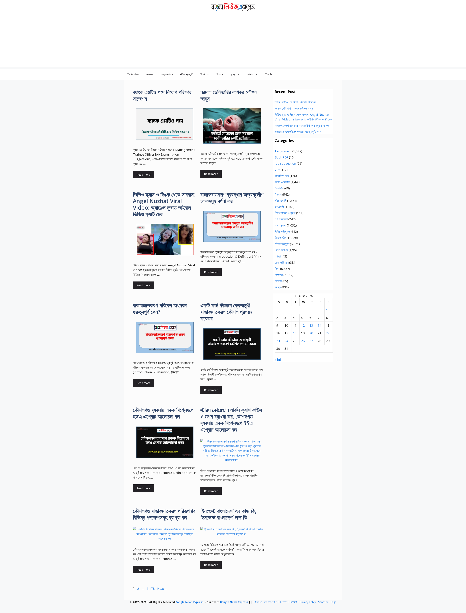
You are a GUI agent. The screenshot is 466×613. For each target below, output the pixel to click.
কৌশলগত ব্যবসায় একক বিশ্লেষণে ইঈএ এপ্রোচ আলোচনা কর (163, 413)
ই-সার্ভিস (279, 188)
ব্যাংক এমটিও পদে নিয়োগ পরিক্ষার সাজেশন (162, 95)
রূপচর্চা (278, 256)
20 (311, 333)
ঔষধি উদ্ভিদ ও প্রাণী (285, 213)
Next (162, 588)
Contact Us (270, 602)
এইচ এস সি (281, 201)
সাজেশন (149, 74)
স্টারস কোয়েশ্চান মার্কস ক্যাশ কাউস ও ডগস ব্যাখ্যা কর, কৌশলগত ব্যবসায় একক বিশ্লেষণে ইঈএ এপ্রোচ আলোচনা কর (231, 419)
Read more (144, 174)
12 (303, 325)
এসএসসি (279, 207)
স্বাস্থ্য (278, 287)
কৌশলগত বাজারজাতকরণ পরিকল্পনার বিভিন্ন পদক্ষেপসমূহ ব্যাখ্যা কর (164, 514)
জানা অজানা (280, 225)
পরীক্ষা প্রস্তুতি (186, 74)
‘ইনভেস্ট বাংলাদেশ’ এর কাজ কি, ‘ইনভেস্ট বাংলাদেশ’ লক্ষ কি (228, 514)
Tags (333, 602)
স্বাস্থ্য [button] (233, 74)
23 (278, 341)
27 (311, 341)
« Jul (278, 359)
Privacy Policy (308, 602)
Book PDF (281, 157)
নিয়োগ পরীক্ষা (133, 74)
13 (311, 325)
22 (328, 333)
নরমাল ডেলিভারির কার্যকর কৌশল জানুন (228, 95)
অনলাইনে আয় (282, 176)
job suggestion (285, 163)
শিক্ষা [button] (202, 74)
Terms (283, 602)
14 (319, 325)
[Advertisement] (233, 41)
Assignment (283, 151)
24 (286, 341)
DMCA (293, 602)
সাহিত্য (278, 281)
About (258, 602)
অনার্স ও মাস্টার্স (282, 182)
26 (303, 341)
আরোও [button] (250, 74)
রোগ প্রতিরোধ (282, 262)
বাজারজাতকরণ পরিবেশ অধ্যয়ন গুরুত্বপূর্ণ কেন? (160, 308)
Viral (278, 170)
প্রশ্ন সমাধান (167, 74)
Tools (268, 74)
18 (295, 333)
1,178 (151, 588)
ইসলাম (220, 74)
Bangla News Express (189, 602)
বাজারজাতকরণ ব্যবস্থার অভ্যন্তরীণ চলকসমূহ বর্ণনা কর (231, 198)
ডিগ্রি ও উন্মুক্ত (282, 231)
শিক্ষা (277, 269)
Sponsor (323, 602)
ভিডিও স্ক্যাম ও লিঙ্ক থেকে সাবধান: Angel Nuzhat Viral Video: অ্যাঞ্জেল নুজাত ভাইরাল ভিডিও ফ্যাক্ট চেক (164, 204)
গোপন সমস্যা (281, 219)
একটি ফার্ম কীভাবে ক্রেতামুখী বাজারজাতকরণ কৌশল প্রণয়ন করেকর (226, 311)
